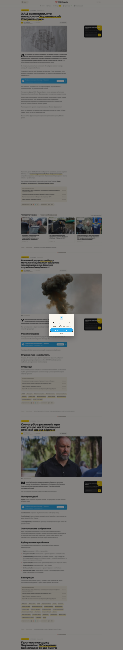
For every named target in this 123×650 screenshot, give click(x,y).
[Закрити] (72, 316)
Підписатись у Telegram (62, 330)
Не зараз (61, 333)
